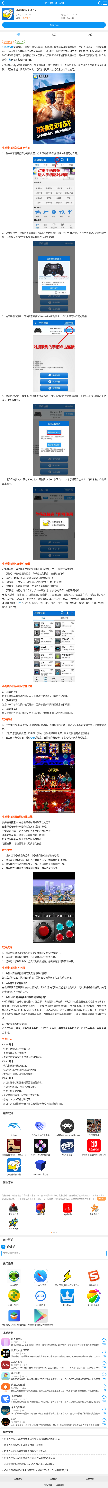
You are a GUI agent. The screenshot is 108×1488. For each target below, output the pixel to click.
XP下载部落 (2, 3)
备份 (32, 737)
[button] (51, 1232)
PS (20, 603)
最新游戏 (18, 1479)
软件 (61, 3)
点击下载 (54, 25)
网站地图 (48, 1485)
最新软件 (54, 1479)
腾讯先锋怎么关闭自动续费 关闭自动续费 (23, 1445)
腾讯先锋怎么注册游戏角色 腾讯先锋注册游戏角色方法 (29, 1457)
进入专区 (101, 1199)
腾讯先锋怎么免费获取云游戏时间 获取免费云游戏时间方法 (32, 1438)
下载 (9, 59)
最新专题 (90, 1479)
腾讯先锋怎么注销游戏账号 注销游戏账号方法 (25, 1451)
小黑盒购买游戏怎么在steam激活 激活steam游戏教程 (29, 1464)
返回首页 (60, 1485)
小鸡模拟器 (7, 47)
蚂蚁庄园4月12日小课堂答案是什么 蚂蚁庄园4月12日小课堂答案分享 (36, 1470)
